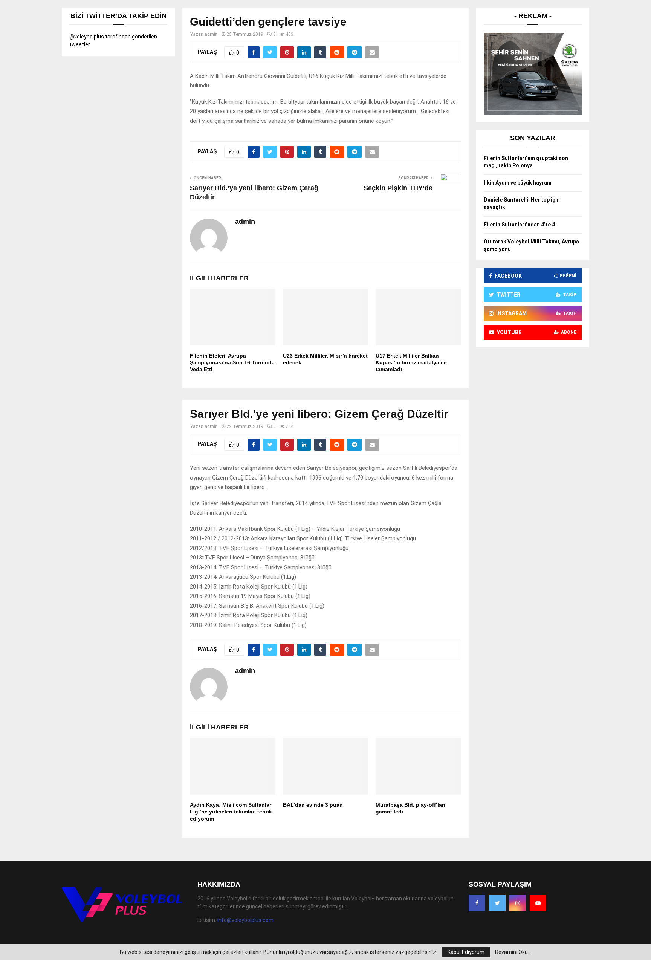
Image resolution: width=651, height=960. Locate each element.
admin (211, 34)
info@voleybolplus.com (245, 920)
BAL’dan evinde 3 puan (313, 805)
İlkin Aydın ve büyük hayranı (518, 183)
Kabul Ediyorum (466, 952)
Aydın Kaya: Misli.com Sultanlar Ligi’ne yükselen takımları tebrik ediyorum (231, 811)
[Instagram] (517, 903)
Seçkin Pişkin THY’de (398, 188)
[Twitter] (497, 903)
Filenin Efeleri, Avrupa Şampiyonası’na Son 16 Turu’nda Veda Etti (232, 362)
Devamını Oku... (513, 952)
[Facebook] (477, 903)
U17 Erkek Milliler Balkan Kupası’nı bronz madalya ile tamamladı (411, 362)
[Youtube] (538, 903)
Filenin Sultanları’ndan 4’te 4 (519, 225)
